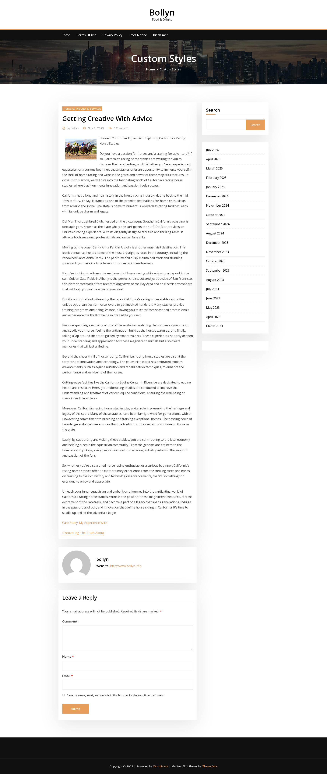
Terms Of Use (86, 35)
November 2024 (217, 205)
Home (66, 35)
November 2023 (217, 252)
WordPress (160, 766)
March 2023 (214, 326)
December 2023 (217, 243)
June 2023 (213, 298)
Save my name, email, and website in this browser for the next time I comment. (115, 695)
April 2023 (213, 317)
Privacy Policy (112, 35)
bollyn (73, 128)
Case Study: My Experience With (84, 523)
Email (67, 676)
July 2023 (212, 289)
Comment (70, 621)
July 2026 (212, 150)
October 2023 (215, 261)
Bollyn (162, 12)
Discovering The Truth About (83, 533)
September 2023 (217, 270)
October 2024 (215, 215)
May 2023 (213, 307)
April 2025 (213, 159)
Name (68, 657)
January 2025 (215, 187)
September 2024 (217, 224)
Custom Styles (170, 69)
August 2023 (215, 280)
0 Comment (121, 128)
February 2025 (216, 178)
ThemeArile (209, 766)
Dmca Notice (137, 35)
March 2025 (214, 168)
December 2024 (217, 196)
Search (213, 110)
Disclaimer (160, 35)
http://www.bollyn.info (125, 566)
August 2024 (215, 233)
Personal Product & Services (82, 108)
